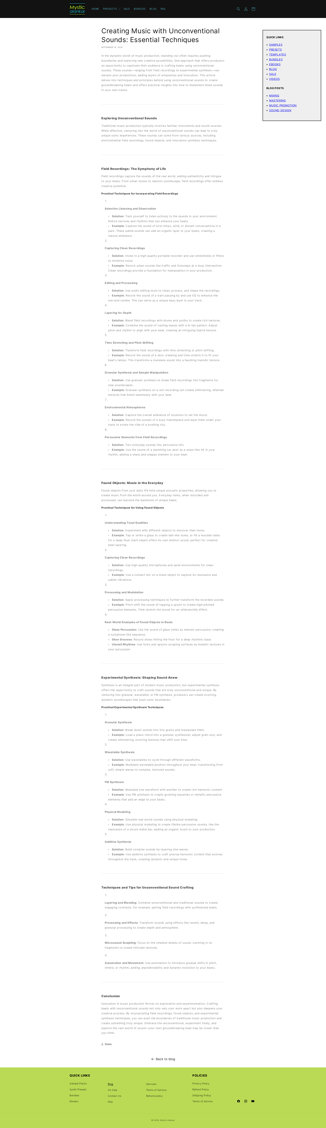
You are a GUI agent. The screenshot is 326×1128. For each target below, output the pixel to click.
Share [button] (108, 1044)
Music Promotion (283, 105)
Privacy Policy (200, 1083)
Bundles (276, 59)
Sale (272, 74)
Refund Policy (200, 1089)
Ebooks (275, 64)
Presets (275, 49)
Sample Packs (78, 1083)
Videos (274, 79)
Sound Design (280, 110)
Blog (273, 69)
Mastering (277, 100)
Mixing (274, 95)
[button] (111, 8)
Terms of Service (156, 1089)
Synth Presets (78, 1089)
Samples (275, 44)
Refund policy (154, 1095)
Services (151, 1083)
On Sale (112, 1089)
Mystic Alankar (167, 1120)
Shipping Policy (201, 1095)
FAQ (110, 1101)
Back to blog (165, 1059)
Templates (277, 54)
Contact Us (114, 1095)
